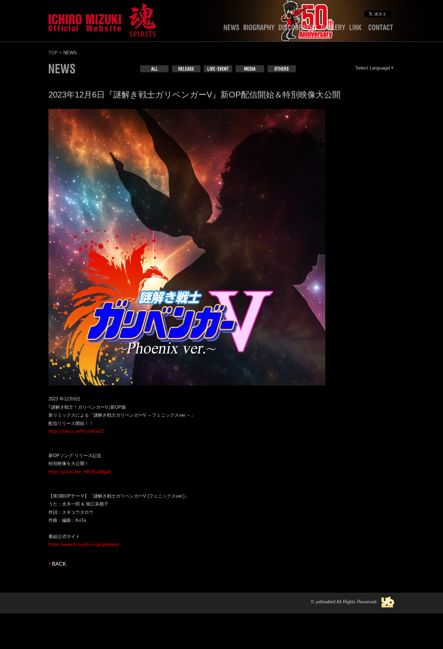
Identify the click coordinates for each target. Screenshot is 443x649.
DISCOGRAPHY (297, 29)
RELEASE (186, 68)
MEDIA (250, 68)
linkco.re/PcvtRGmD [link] (76, 431)
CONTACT (381, 29)
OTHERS (282, 68)
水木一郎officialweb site (102, 19)
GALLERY (333, 29)
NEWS (231, 29)
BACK (59, 564)
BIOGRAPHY (259, 29)
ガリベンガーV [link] (93, 407)
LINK (356, 29)
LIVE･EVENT (218, 68)
